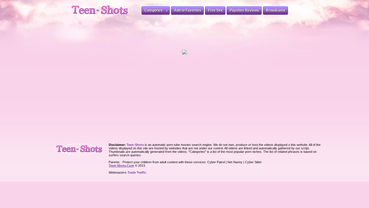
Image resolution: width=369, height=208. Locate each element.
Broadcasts (275, 10)
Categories (153, 10)
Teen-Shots (82, 148)
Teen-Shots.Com (121, 165)
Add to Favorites (187, 10)
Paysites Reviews (244, 10)
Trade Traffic (136, 172)
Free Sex (215, 10)
